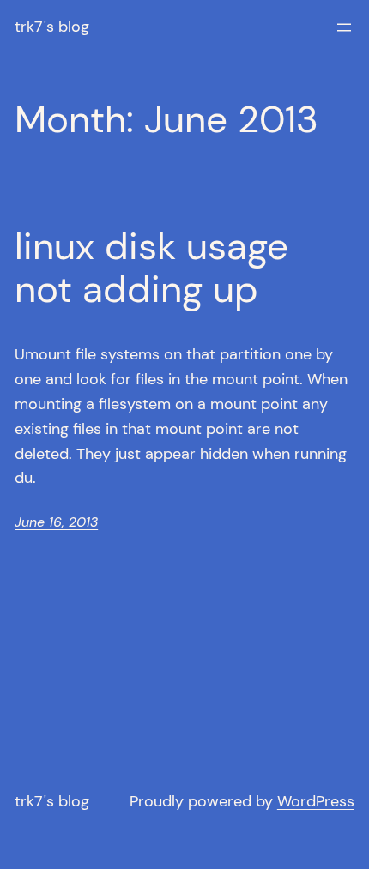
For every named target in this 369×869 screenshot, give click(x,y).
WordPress (315, 801)
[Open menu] (344, 27)
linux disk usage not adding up (151, 268)
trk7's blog (52, 26)
